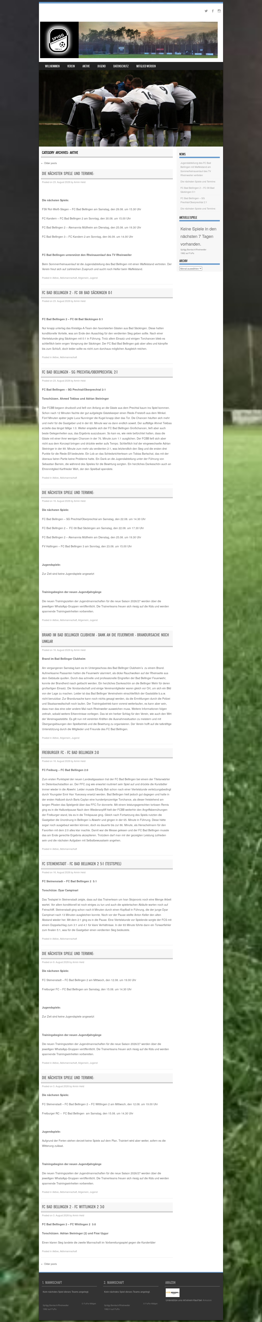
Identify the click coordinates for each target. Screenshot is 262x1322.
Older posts (49, 163)
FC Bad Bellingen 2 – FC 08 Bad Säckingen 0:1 (77, 292)
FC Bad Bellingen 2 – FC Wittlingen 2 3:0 (73, 1206)
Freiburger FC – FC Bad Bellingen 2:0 (70, 752)
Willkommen (52, 66)
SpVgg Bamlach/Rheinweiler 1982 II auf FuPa (117, 1307)
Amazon (207, 1300)
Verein (71, 66)
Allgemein (83, 277)
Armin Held (80, 182)
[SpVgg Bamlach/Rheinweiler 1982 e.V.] (129, 40)
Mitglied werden (146, 66)
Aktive (86, 66)
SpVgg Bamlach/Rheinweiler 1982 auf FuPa (193, 251)
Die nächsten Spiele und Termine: (68, 173)
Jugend (101, 66)
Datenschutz (121, 66)
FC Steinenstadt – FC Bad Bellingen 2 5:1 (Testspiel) (81, 863)
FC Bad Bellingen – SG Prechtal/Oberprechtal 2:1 (80, 372)
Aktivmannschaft (68, 277)
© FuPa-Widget (89, 1303)
